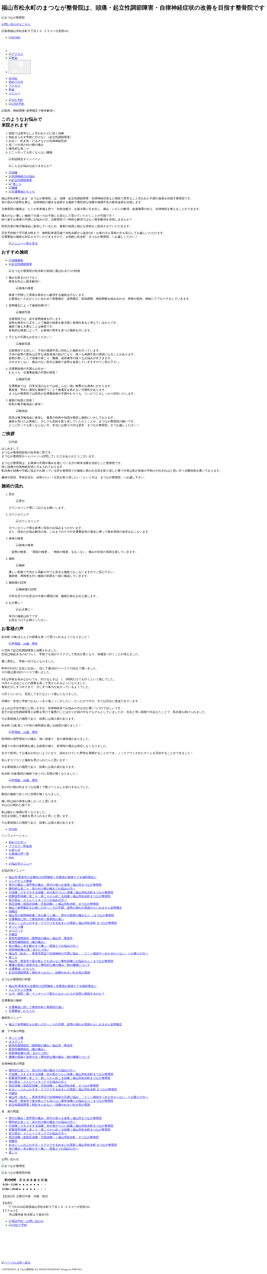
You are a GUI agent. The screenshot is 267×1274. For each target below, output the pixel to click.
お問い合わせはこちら (16, 24)
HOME (13, 78)
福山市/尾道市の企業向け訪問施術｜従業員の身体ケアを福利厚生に (53, 877)
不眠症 (13, 934)
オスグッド (16, 930)
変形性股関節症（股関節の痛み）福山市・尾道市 (41, 938)
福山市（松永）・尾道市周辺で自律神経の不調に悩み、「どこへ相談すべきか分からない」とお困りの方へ (78, 953)
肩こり (13, 957)
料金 (12, 89)
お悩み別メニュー (20, 863)
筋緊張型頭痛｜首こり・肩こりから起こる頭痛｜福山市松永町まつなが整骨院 (59, 896)
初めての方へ (17, 842)
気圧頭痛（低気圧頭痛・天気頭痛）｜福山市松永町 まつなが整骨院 (54, 903)
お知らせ (14, 849)
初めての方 (16, 81)
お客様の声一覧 (19, 853)
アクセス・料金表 (20, 846)
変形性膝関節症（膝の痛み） (27, 942)
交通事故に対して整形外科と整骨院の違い (36, 919)
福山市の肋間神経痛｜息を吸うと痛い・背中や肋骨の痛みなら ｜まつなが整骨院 (61, 915)
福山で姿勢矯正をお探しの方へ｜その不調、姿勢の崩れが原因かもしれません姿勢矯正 (65, 907)
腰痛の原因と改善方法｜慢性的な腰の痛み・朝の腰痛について (49, 964)
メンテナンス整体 (20, 881)
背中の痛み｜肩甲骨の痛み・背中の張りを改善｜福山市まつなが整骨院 (55, 884)
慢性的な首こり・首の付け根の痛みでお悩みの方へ (42, 888)
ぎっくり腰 (16, 926)
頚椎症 (13, 911)
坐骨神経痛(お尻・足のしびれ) (28, 949)
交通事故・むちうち (22, 968)
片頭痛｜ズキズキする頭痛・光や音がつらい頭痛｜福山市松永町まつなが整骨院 (61, 892)
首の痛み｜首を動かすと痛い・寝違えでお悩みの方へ (43, 945)
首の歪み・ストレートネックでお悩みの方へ (38, 900)
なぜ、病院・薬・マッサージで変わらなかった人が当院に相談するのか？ (57, 993)
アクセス (14, 85)
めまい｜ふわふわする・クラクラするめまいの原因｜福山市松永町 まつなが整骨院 (63, 923)
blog (11, 857)
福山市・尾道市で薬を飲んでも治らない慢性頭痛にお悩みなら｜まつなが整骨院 (61, 961)
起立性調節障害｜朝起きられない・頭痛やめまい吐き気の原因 (49, 972)
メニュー (14, 93)
